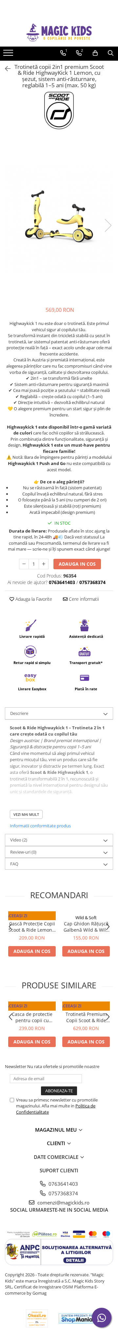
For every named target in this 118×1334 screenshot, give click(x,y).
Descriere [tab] (19, 713)
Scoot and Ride (32, 917)
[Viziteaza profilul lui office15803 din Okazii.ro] (37, 1318)
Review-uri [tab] (23, 852)
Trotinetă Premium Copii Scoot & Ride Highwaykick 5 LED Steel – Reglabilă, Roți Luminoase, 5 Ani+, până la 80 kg (86, 1017)
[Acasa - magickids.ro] (59, 33)
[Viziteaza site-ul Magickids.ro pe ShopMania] (77, 1318)
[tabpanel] (59, 219)
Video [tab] (18, 840)
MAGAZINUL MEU (56, 1129)
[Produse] (9, 55)
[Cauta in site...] (110, 53)
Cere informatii (83, 599)
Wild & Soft (86, 917)
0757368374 (62, 1193)
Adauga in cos (77, 564)
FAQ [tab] (14, 864)
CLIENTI (57, 1143)
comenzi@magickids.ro (62, 1202)
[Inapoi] (5, 68)
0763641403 (62, 1184)
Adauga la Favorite (33, 599)
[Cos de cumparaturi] (95, 53)
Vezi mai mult (26, 814)
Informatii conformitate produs (40, 826)
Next (108, 225)
